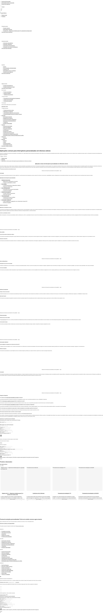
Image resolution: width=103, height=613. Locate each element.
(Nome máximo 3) (3, 604)
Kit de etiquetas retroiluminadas (9, 68)
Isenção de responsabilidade (7, 570)
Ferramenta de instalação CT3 (64, 493)
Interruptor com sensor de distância (10, 47)
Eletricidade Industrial (7, 29)
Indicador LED (6, 69)
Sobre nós (4, 136)
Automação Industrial (7, 116)
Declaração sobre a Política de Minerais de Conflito (13, 135)
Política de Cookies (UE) (6, 569)
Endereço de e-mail (4, 582)
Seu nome (2, 422)
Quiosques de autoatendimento (9, 120)
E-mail (1, 427)
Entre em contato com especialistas (7, 523)
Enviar (1, 458)
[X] (2, 587)
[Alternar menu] (6, 148)
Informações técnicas (7, 144)
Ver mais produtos (3, 464)
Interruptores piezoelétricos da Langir (13, 397)
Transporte (5, 122)
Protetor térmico (6, 28)
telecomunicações (3, 319)
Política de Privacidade (6, 571)
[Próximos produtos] (2, 465)
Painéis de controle (4, 83)
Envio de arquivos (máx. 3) (5, 433)
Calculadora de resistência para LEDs (10, 134)
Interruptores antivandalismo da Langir (12, 404)
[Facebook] (2, 586)
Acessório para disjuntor (8, 72)
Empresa (5, 138)
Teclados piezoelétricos (8, 85)
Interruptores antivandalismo (9, 45)
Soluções (3, 115)
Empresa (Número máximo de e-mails (7, 449)
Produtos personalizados (7, 536)
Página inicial (4, 15)
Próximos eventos (6, 143)
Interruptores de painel (5, 41)
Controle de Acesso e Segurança (9, 119)
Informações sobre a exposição (8, 2)
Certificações (6, 130)
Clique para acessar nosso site (27, 413)
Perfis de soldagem (7, 127)
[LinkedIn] (2, 589)
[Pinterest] (2, 590)
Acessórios (4, 534)
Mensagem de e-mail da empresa (6, 424)
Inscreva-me (17, 582)
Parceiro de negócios (6, 4)
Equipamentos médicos (8, 118)
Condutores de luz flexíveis (38, 493)
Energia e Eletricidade (7, 123)
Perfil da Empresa (5, 565)
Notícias (3, 139)
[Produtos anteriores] (1, 465)
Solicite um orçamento (3, 148)
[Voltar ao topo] (7, 594)
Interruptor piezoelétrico (8, 43)
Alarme (4, 66)
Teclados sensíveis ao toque (9, 86)
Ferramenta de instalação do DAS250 (90, 493)
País (1, 428)
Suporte (3, 124)
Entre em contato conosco (7, 146)
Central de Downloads (6, 1)
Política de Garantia (5, 567)
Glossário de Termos (7, 131)
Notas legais (4, 573)
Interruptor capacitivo (7, 44)
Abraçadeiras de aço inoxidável (9, 70)
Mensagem (2, 431)
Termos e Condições (6, 574)
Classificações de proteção (8, 132)
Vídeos (4, 142)
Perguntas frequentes (7, 128)
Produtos (3, 16)
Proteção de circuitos (5, 26)
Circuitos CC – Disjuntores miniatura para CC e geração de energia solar (17, 30)
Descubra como (5, 106)
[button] (51, 10)
